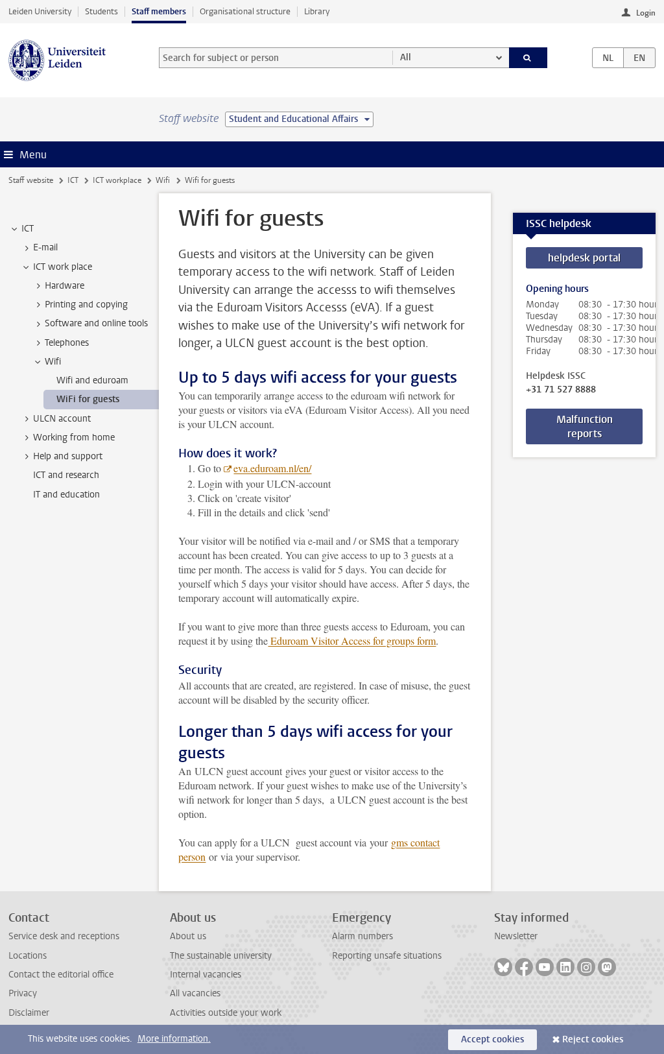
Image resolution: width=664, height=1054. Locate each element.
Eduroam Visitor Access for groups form (352, 640)
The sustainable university (221, 956)
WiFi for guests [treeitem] (87, 399)
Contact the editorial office (60, 974)
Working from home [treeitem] (74, 437)
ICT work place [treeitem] (62, 267)
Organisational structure (245, 11)
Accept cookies (492, 1039)
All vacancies (195, 993)
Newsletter (516, 936)
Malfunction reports (584, 426)
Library (316, 11)
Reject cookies (592, 1039)
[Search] (528, 57)
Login (646, 13)
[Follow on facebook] (524, 967)
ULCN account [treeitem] (62, 419)
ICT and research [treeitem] (66, 475)
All (405, 57)
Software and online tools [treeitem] (96, 323)
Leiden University (39, 11)
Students (101, 11)
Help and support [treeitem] (67, 456)
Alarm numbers (362, 936)
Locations (27, 956)
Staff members (159, 11)
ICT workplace (117, 180)
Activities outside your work (225, 1013)
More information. (174, 1039)
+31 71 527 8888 (561, 390)
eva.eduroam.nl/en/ (272, 468)
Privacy (22, 993)
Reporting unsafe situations (387, 956)
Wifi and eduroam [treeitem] (92, 380)
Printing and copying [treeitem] (86, 304)
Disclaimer (28, 1013)
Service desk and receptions (63, 936)
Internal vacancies (205, 974)
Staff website (30, 180)
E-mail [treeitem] (45, 247)
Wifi (163, 180)
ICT (72, 180)
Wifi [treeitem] (53, 361)
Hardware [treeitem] (64, 286)
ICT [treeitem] (27, 228)
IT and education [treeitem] (66, 494)
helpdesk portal (584, 258)
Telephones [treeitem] (67, 343)
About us (188, 936)
